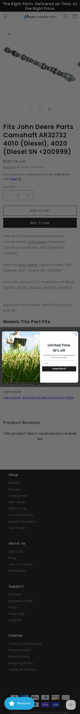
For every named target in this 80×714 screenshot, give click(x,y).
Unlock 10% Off (59, 369)
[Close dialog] (75, 333)
